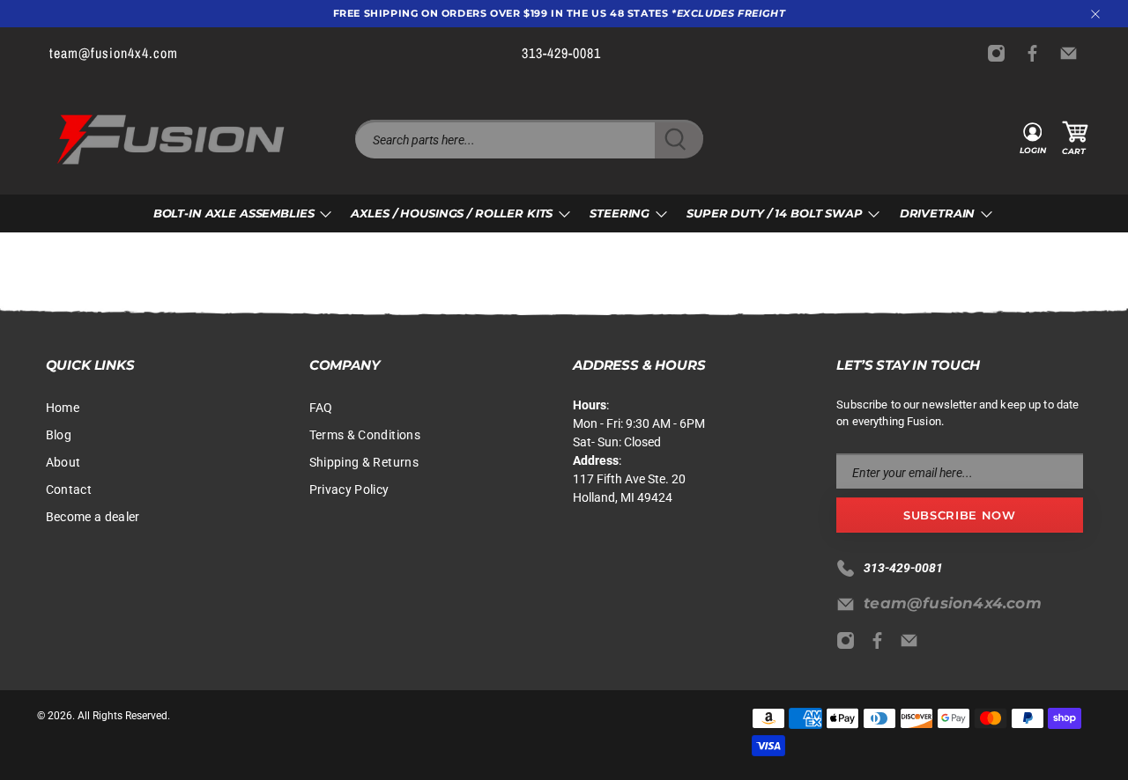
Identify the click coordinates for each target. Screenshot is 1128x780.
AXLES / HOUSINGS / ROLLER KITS (452, 213)
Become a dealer (93, 517)
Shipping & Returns (364, 462)
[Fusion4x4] (171, 139)
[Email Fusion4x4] (1073, 53)
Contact (69, 489)
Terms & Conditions (364, 435)
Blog (58, 435)
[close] (1095, 14)
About (63, 462)
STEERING (619, 213)
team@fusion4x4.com (953, 603)
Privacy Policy (349, 489)
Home (62, 408)
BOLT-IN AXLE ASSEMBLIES (234, 213)
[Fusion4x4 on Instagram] (1000, 53)
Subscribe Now (959, 515)
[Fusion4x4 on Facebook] (1036, 53)
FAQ (321, 408)
